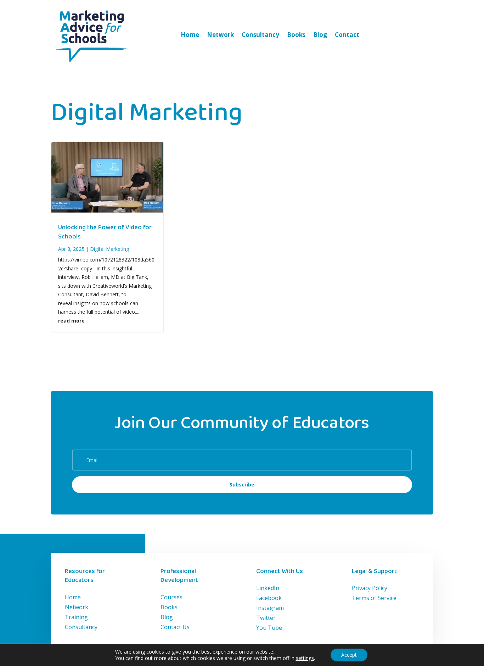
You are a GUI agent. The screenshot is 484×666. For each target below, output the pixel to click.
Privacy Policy (369, 588)
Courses (171, 597)
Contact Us (175, 627)
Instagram (270, 608)
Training (76, 617)
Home (190, 35)
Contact (347, 35)
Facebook (269, 598)
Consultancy (260, 35)
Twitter (266, 618)
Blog (320, 35)
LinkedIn (267, 588)
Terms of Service (374, 598)
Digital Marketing (109, 249)
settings (305, 658)
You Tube (269, 628)
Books (296, 35)
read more (71, 320)
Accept (349, 654)
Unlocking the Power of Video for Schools (105, 231)
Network (220, 35)
